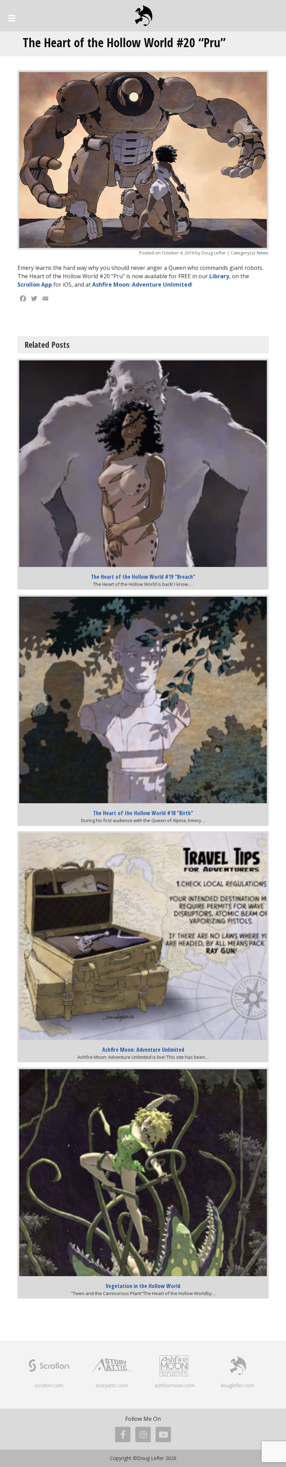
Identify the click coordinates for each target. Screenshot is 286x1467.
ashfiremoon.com (175, 1385)
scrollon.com (49, 1385)
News (263, 253)
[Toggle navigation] (11, 18)
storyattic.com (112, 1385)
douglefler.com (237, 1385)
